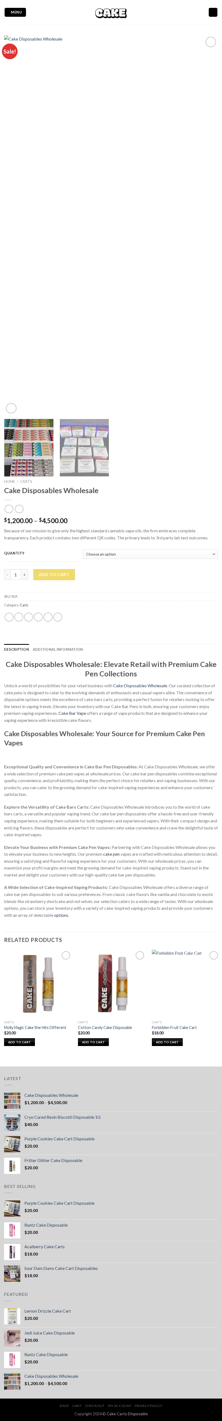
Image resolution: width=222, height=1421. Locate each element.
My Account (120, 1406)
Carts (26, 481)
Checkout (95, 1406)
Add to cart (54, 574)
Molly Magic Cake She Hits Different (35, 1027)
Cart (76, 1406)
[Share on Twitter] (28, 617)
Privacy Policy (148, 1406)
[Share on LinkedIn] (57, 617)
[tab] (16, 649)
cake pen (111, 853)
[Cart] (213, 12)
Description (16, 649)
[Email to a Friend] (38, 617)
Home (9, 481)
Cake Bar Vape (72, 713)
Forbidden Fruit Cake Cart (174, 1027)
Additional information (58, 649)
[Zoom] (11, 408)
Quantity (14, 553)
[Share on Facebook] (18, 617)
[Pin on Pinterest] (48, 617)
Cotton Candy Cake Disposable (105, 1027)
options (61, 915)
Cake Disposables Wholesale (140, 685)
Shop (64, 1406)
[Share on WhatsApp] (9, 617)
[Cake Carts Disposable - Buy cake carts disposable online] (111, 12)
